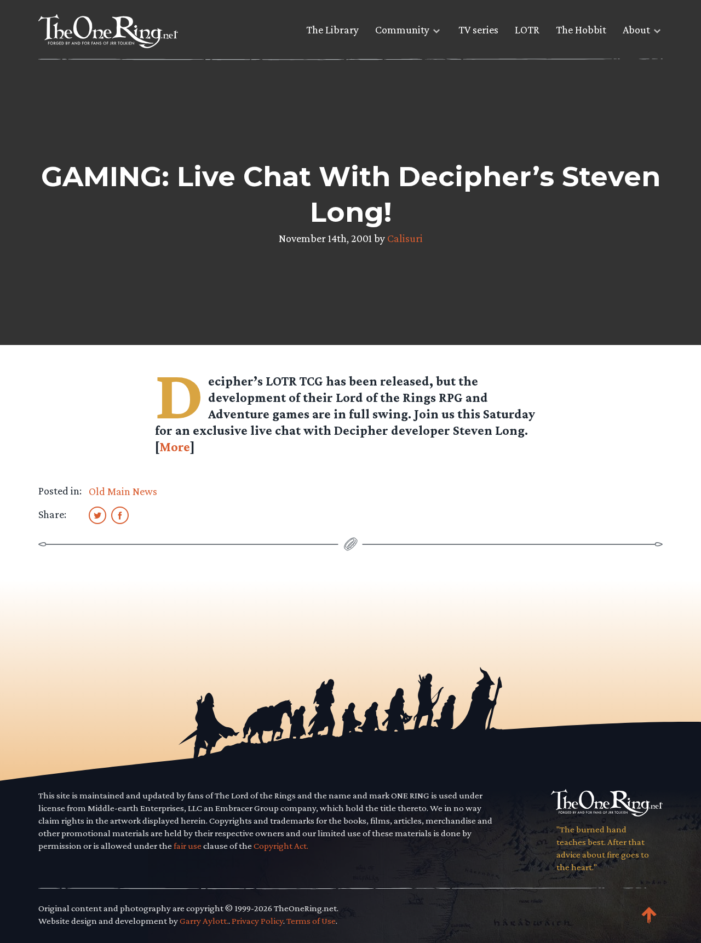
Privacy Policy (257, 921)
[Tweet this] (97, 515)
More (174, 446)
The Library (332, 30)
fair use (188, 846)
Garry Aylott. (204, 921)
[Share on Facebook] (120, 515)
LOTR (527, 30)
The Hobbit (581, 30)
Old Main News (123, 491)
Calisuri (405, 238)
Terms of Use (311, 921)
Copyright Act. (281, 846)
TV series (478, 30)
